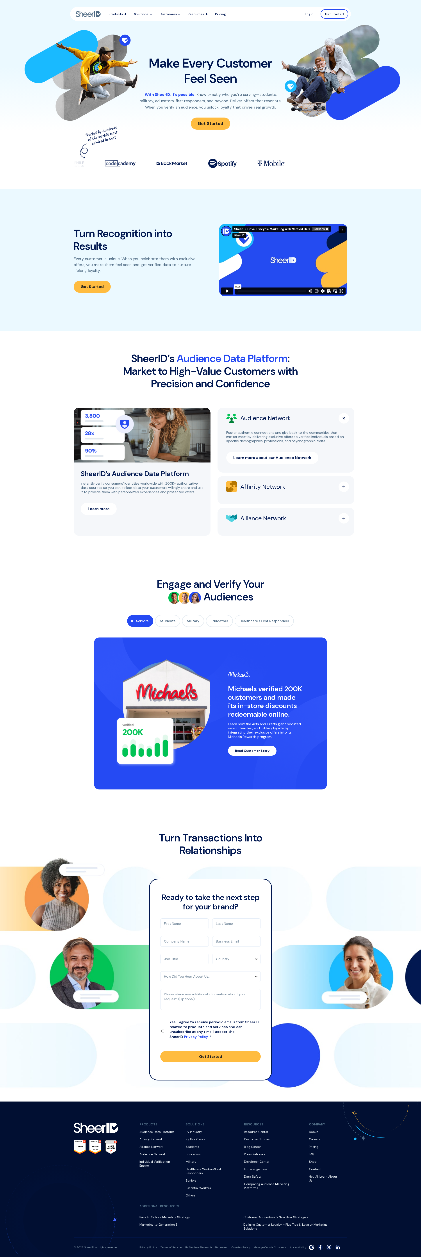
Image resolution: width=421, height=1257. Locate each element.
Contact (315, 1169)
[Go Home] (88, 14)
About (313, 1132)
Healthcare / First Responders (264, 621)
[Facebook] (320, 1247)
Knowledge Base (256, 1169)
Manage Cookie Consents (270, 1247)
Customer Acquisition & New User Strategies (275, 1217)
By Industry (194, 1132)
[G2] (311, 1247)
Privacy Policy (196, 1036)
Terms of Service (171, 1247)
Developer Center (256, 1162)
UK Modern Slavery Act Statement (206, 1247)
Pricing (220, 14)
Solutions (141, 14)
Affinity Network (151, 1139)
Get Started (334, 14)
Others (191, 1195)
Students (167, 621)
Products (116, 14)
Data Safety (253, 1176)
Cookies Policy (240, 1247)
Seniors (142, 621)
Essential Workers (198, 1188)
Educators (219, 621)
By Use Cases (195, 1139)
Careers (314, 1139)
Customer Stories (257, 1139)
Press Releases (254, 1154)
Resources (196, 14)
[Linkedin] (337, 1247)
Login (309, 14)
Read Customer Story (252, 751)
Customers (168, 14)
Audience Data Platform (156, 1132)
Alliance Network (151, 1147)
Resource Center (256, 1132)
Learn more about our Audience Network (272, 457)
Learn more (99, 508)
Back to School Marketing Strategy (164, 1217)
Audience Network (152, 1154)
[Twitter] (329, 1247)
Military (193, 621)
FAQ (311, 1154)
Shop (313, 1162)
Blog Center (252, 1147)
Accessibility (298, 1247)
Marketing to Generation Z (158, 1225)
